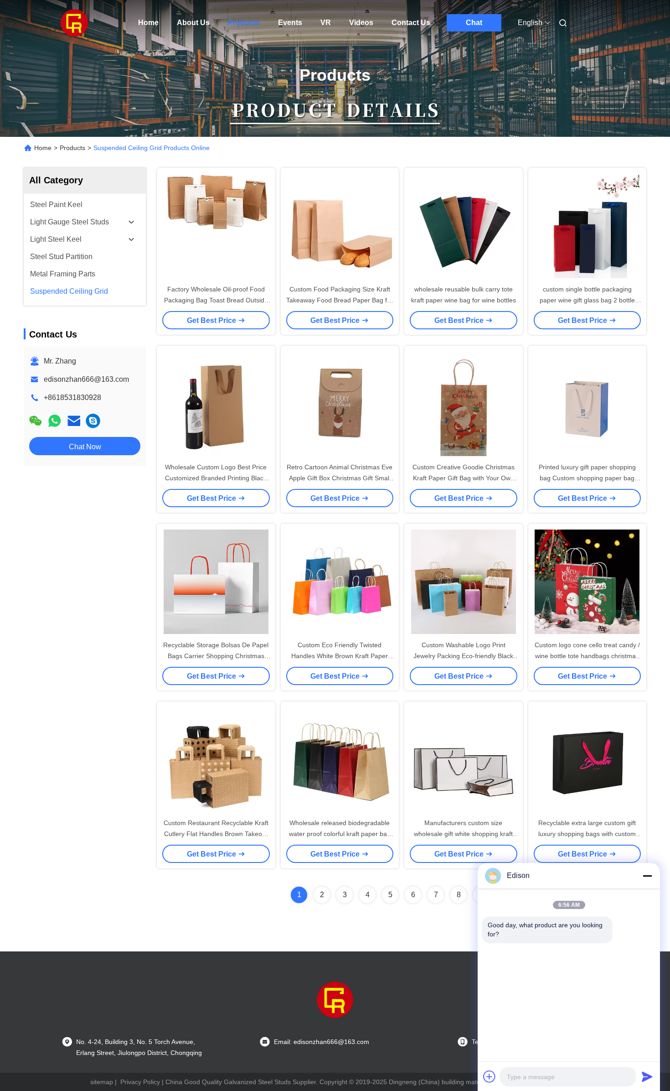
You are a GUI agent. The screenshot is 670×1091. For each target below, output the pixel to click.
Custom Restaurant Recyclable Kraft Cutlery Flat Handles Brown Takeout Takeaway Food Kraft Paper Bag (216, 833)
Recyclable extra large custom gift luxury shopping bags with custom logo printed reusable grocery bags (587, 833)
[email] (74, 420)
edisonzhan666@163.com (86, 379)
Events (290, 22)
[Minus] (647, 875)
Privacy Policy (140, 1082)
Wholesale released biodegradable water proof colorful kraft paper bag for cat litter (340, 833)
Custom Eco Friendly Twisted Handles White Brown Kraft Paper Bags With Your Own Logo (339, 655)
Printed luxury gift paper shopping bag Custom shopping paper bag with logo (587, 478)
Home (148, 22)
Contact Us (411, 22)
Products (244, 22)
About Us (193, 22)
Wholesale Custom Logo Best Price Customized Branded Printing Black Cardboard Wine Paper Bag (216, 478)
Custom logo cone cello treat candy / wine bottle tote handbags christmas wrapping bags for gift (587, 655)
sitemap (101, 1082)
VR (325, 22)
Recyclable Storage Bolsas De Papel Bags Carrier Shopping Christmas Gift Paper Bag (215, 655)
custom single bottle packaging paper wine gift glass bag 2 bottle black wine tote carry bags (587, 300)
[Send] (647, 1076)
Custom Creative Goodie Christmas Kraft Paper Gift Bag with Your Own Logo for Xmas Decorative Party (463, 478)
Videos (361, 22)
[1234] (93, 420)
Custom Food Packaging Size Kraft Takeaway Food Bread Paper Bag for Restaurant (339, 300)
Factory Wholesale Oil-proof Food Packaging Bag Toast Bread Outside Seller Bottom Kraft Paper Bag (216, 300)
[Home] (74, 22)
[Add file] (489, 1076)
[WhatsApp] (54, 420)
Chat (474, 22)
